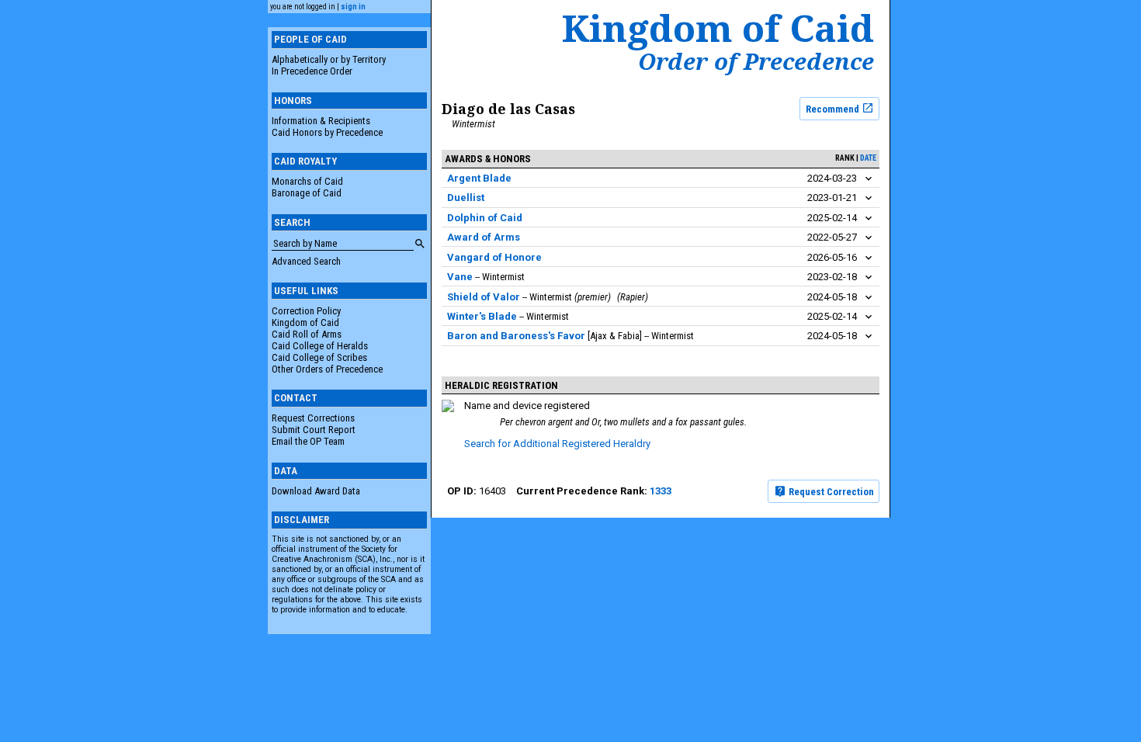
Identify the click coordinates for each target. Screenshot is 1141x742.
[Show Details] (868, 179)
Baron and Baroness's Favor (516, 336)
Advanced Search (306, 261)
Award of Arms (483, 237)
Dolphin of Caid (484, 218)
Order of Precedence (756, 61)
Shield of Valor (483, 297)
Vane (460, 277)
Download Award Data (316, 491)
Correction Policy (306, 311)
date (868, 158)
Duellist (465, 197)
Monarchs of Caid (307, 181)
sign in (353, 6)
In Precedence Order (312, 71)
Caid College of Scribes (319, 357)
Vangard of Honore (494, 257)
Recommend (834, 108)
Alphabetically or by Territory (329, 59)
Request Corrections (313, 418)
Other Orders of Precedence (327, 369)
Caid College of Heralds (320, 346)
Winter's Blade (482, 316)
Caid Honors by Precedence (327, 132)
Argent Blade (479, 178)
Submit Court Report (313, 429)
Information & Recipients (321, 121)
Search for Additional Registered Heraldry (557, 443)
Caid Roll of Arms (307, 334)
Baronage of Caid (307, 193)
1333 (660, 491)
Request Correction (830, 492)
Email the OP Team (308, 441)
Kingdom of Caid (305, 322)
